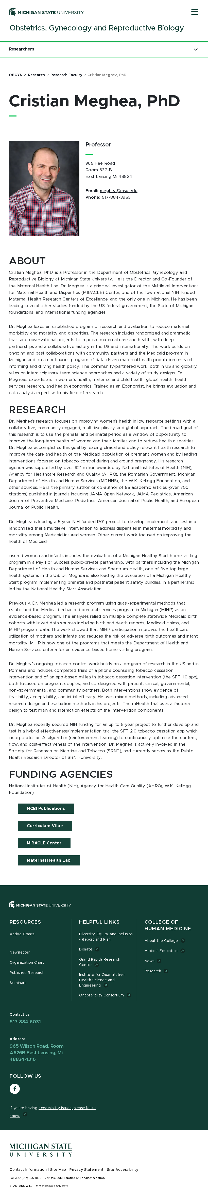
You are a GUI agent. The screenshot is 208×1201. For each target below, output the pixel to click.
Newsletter (20, 952)
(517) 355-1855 (32, 1178)
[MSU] (104, 909)
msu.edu (57, 1178)
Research (153, 971)
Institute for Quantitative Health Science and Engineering (102, 980)
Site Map (58, 1170)
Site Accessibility (122, 1170)
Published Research (27, 973)
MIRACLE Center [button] (44, 843)
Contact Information (28, 1170)
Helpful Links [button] (99, 922)
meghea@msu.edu (118, 191)
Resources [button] (25, 922)
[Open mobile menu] (194, 12)
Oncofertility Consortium (101, 995)
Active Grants (22, 934)
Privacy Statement (86, 1170)
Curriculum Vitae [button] (45, 826)
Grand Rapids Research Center (99, 962)
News (149, 961)
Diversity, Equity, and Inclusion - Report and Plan (106, 936)
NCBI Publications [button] (46, 809)
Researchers (21, 49)
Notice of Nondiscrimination (85, 1178)
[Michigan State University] (46, 12)
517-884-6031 (25, 1022)
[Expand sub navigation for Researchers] (196, 49)
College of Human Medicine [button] (168, 925)
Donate (85, 949)
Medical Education (161, 951)
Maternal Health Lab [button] (49, 860)
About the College (161, 941)
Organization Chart (27, 962)
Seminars (18, 983)
